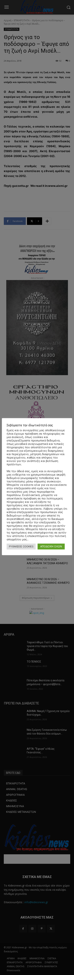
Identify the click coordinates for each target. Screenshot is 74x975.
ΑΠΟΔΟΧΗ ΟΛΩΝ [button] (51, 546)
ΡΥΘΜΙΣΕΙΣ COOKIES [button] (21, 546)
